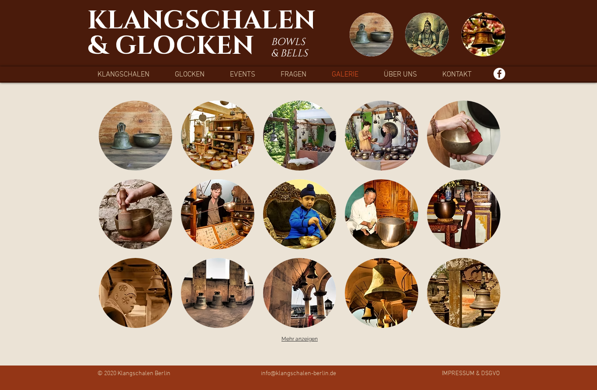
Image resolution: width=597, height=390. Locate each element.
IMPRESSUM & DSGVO (471, 373)
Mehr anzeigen (299, 339)
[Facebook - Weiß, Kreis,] (499, 74)
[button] (135, 136)
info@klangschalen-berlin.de (298, 373)
